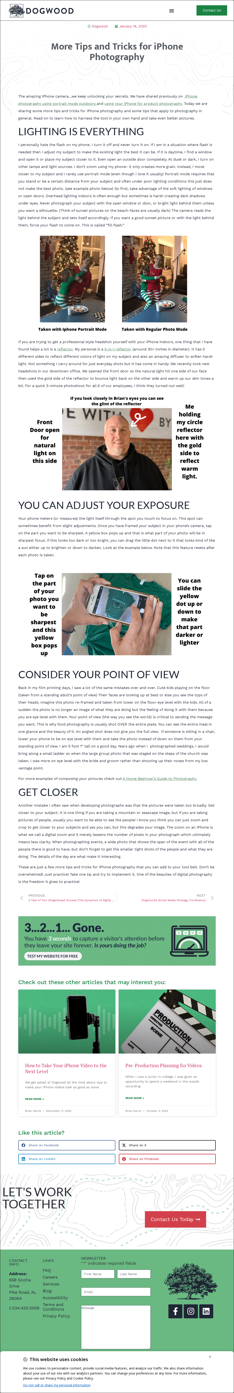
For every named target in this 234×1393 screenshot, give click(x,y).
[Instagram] (191, 1311)
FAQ (47, 1270)
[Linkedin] (206, 1311)
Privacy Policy (56, 1316)
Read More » (34, 1099)
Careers (50, 1277)
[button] (172, 10)
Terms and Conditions (53, 1306)
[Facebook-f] (175, 1311)
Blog (47, 1290)
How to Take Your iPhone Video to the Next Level (66, 1068)
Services (51, 1284)
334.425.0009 (25, 1308)
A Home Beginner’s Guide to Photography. (160, 778)
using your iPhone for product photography (143, 103)
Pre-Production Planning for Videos (163, 1065)
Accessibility (55, 1297)
